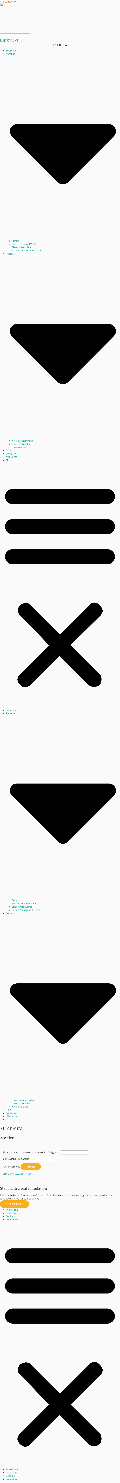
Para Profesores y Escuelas (26, 250)
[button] (60, 585)
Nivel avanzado (20, 447)
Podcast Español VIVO (24, 244)
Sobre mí (11, 50)
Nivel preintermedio (23, 440)
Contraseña (16, 1158)
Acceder (31, 1166)
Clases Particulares (22, 247)
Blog (8, 450)
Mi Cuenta (11, 456)
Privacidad (11, 1213)
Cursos (15, 240)
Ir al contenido (8, 1)
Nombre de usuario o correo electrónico (31, 1152)
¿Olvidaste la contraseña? (17, 1174)
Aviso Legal (12, 1209)
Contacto (11, 453)
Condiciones (12, 1219)
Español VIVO (11, 40)
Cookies (10, 1216)
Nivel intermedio (21, 444)
